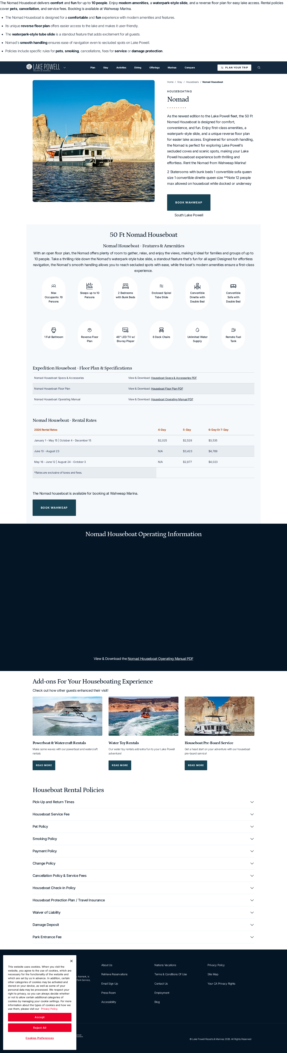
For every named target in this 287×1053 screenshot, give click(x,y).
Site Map (213, 974)
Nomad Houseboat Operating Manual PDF (160, 659)
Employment (161, 992)
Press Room (108, 992)
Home (170, 81)
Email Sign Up (109, 983)
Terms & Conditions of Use (170, 974)
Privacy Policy (216, 965)
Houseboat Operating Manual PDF (172, 399)
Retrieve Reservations (114, 974)
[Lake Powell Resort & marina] (43, 67)
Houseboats (192, 81)
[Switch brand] (65, 68)
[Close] (71, 961)
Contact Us (161, 983)
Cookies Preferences (40, 1038)
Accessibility (108, 1001)
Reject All (39, 1027)
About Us (106, 965)
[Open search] (259, 67)
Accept (40, 1017)
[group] (94, 141)
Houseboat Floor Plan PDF (167, 388)
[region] (143, 388)
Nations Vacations (165, 965)
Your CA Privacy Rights (221, 983)
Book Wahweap (188, 202)
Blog (157, 1001)
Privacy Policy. (49, 1008)
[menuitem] (92, 67)
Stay (179, 81)
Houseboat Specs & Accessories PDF (174, 377)
